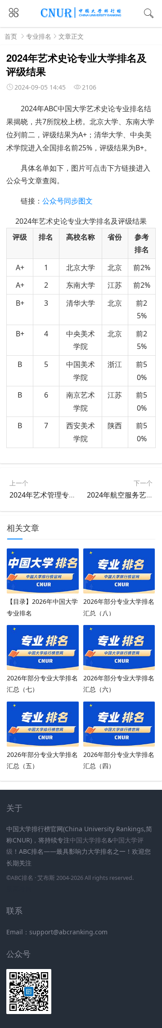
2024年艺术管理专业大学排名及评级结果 (75, 495)
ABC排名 (22, 878)
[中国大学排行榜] (81, 16)
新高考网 (19, 888)
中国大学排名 (89, 840)
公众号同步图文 (67, 201)
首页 (10, 36)
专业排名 (38, 36)
